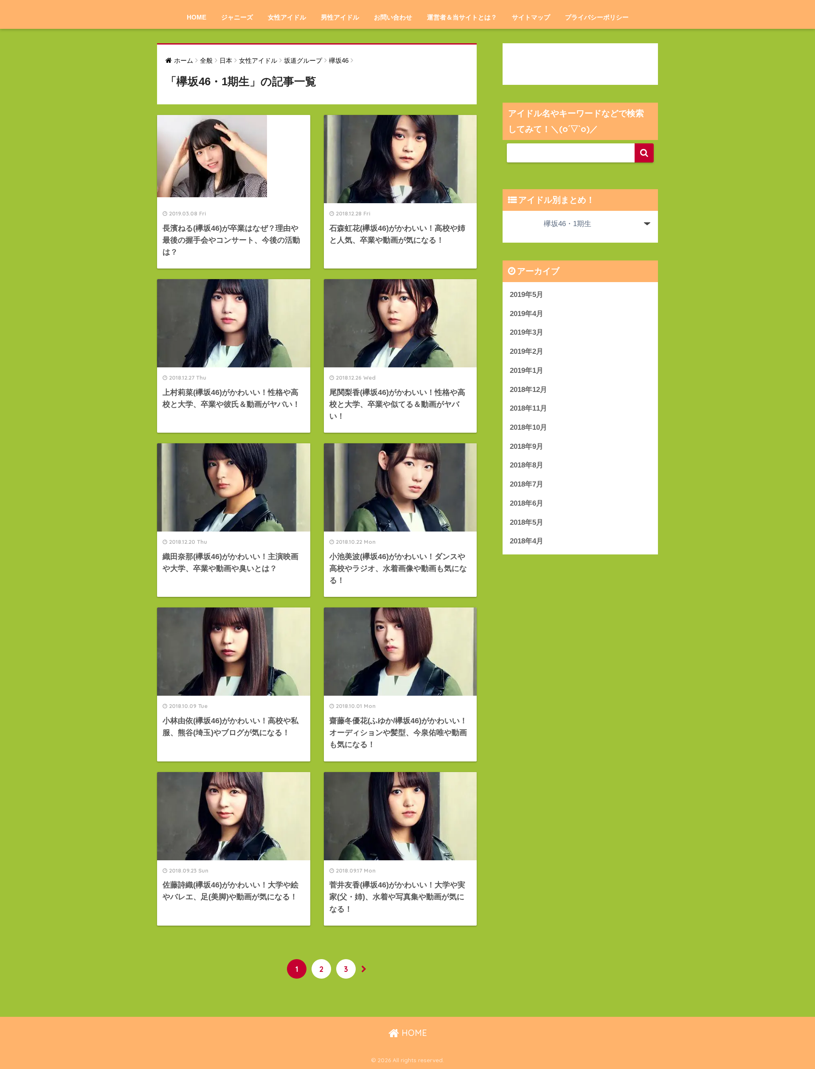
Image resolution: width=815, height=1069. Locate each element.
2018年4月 (526, 541)
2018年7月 (526, 484)
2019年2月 (526, 351)
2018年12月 (528, 390)
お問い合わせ (393, 17)
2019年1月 (526, 371)
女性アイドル (287, 17)
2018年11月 (528, 408)
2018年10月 (528, 427)
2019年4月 (526, 314)
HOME (196, 17)
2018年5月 (526, 522)
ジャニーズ (237, 17)
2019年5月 (526, 295)
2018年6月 (526, 503)
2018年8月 (526, 465)
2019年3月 (526, 332)
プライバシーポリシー (597, 17)
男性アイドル (340, 17)
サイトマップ (531, 17)
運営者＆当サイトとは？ (462, 17)
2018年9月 (526, 446)
